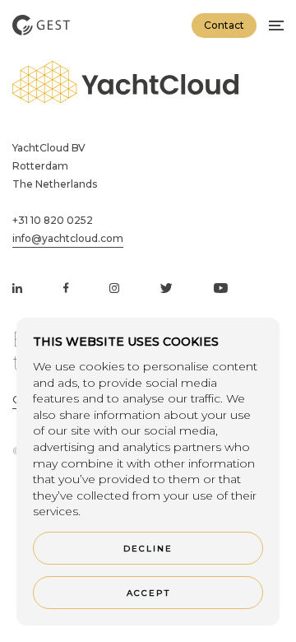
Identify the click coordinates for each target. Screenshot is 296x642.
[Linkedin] (17, 288)
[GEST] (41, 24)
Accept (148, 593)
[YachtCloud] (125, 83)
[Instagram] (114, 288)
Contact (224, 25)
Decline (148, 548)
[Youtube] (221, 288)
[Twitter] (166, 288)
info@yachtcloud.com (67, 238)
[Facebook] (65, 288)
